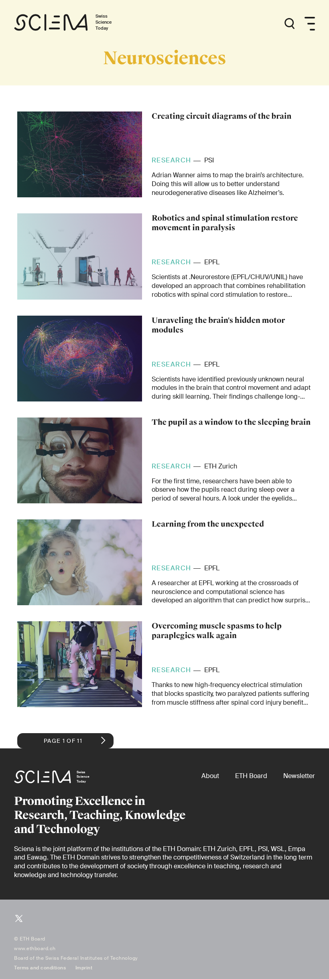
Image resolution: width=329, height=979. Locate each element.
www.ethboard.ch (35, 948)
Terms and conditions (40, 968)
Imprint (84, 968)
